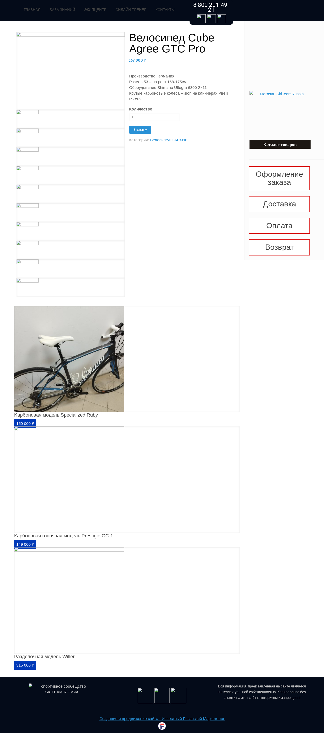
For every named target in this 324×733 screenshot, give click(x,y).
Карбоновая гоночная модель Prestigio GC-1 (63, 535)
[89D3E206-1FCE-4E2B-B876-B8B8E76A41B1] (71, 268)
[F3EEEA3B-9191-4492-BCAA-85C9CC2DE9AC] (71, 194)
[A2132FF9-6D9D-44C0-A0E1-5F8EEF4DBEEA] (71, 71)
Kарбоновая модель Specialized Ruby (56, 415)
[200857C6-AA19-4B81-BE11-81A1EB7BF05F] (71, 138)
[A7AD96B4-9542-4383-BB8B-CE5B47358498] (71, 287)
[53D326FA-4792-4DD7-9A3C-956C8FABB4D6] (71, 156)
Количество (140, 109)
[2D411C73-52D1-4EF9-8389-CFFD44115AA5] (71, 250)
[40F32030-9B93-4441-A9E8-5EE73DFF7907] (71, 175)
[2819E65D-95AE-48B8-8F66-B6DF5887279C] (71, 231)
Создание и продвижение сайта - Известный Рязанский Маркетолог (162, 718)
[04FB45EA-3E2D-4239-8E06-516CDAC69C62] (71, 119)
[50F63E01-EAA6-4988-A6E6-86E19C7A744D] (71, 212)
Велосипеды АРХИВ (169, 140)
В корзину (140, 129)
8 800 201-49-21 (211, 7)
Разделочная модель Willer (44, 656)
